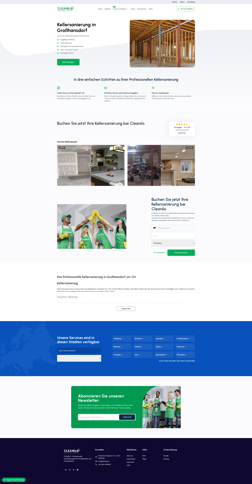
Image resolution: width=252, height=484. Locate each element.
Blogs (144, 459)
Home (100, 9)
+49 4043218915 (158, 253)
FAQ (144, 456)
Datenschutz (131, 459)
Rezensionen (142, 9)
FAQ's (151, 9)
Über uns (130, 456)
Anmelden (127, 417)
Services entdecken (119, 9)
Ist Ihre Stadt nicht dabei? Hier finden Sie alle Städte (177, 361)
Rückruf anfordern (181, 253)
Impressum (130, 462)
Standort (108, 9)
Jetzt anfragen (68, 62)
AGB (128, 465)
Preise (133, 9)
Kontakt (166, 456)
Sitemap (166, 459)
